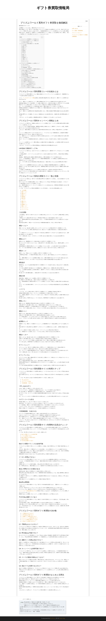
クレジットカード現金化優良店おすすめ (28, 490)
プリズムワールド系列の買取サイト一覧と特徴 (29, 43)
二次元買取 (24, 45)
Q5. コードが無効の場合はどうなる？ (29, 84)
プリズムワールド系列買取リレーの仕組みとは (29, 39)
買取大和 (24, 52)
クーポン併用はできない (26, 71)
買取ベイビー (24, 46)
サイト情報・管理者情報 (77, 30)
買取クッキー (25, 59)
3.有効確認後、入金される (27, 67)
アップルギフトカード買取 (29, 98)
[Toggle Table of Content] (41, 37)
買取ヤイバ (24, 56)
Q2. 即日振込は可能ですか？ (27, 80)
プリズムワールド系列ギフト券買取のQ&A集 (29, 77)
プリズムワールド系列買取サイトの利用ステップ (29, 63)
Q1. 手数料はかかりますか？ (27, 79)
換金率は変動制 (25, 74)
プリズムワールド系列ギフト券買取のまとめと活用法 (30, 87)
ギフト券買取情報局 (53, 7)
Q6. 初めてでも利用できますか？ (28, 85)
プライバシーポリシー (77, 32)
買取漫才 (24, 50)
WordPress (52, 618)
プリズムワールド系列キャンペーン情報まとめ (29, 40)
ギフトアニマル (25, 61)
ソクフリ (24, 53)
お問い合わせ (75, 28)
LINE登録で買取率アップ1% (27, 42)
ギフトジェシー (25, 60)
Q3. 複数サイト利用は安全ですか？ (28, 81)
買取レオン (24, 54)
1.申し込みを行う (25, 64)
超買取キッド (25, 57)
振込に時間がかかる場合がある (28, 73)
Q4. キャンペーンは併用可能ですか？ (29, 83)
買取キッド (24, 49)
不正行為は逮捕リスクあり (27, 76)
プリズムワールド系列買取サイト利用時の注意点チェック (31, 69)
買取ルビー (24, 47)
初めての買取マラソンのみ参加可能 (28, 70)
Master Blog (62, 618)
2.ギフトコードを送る (26, 66)
